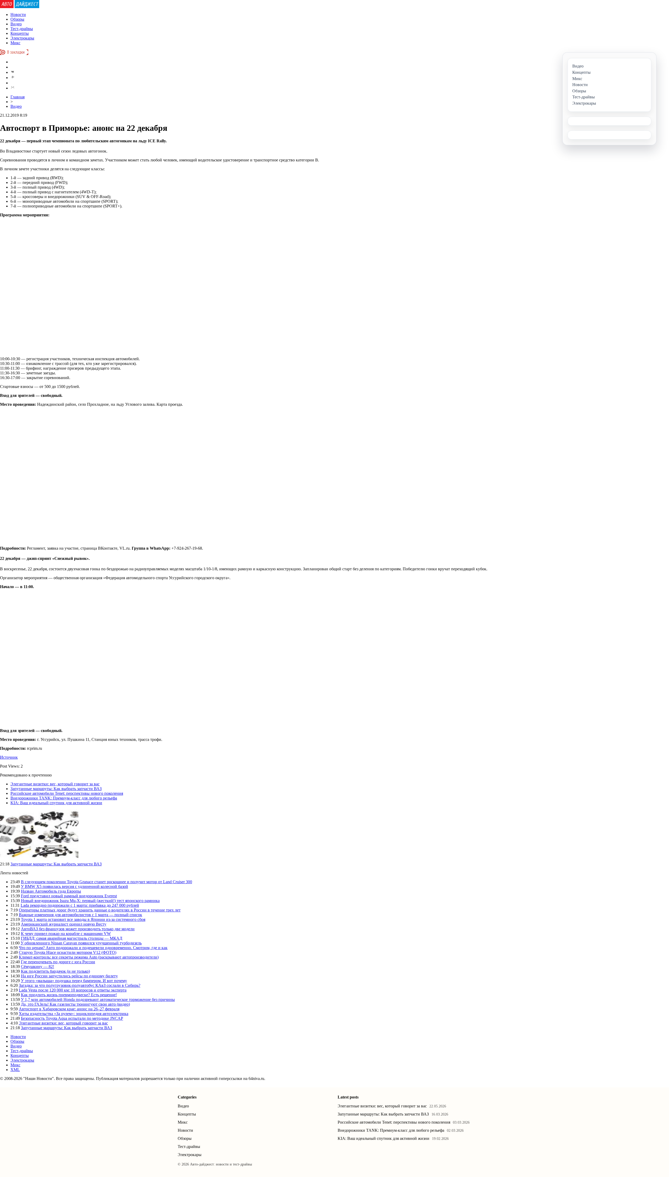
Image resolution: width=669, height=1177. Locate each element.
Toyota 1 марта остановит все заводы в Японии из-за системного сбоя (83, 919)
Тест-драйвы (21, 28)
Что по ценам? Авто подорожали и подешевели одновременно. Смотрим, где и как (93, 947)
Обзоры (17, 19)
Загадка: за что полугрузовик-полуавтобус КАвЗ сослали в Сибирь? (79, 985)
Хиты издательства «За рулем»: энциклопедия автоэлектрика (73, 1013)
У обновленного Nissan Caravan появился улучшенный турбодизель (81, 943)
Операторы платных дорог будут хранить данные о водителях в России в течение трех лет (100, 910)
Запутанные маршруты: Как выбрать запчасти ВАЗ (56, 788)
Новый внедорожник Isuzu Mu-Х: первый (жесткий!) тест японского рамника (90, 900)
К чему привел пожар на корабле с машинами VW (66, 933)
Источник (9, 757)
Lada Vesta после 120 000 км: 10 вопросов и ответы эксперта (72, 990)
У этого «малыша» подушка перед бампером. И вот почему (74, 980)
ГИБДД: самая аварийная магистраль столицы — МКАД (71, 938)
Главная (17, 97)
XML (15, 1069)
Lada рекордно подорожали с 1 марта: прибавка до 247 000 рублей (80, 905)
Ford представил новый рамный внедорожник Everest (69, 896)
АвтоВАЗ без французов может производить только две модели (78, 929)
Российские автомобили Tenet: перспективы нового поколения (66, 793)
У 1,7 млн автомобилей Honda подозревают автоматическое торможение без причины (98, 999)
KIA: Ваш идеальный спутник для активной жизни (56, 803)
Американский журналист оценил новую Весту (63, 924)
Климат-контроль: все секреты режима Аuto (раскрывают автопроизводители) (89, 957)
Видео (16, 24)
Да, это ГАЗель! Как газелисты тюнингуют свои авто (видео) (75, 1004)
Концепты (19, 33)
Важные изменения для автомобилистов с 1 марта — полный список (80, 915)
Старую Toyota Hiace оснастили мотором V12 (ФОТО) (67, 952)
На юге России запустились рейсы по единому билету (69, 976)
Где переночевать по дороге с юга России (58, 962)
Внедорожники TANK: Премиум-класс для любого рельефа (63, 798)
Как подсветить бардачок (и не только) (55, 971)
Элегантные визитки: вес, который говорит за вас (55, 784)
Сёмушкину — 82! (37, 966)
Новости (18, 14)
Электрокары (22, 38)
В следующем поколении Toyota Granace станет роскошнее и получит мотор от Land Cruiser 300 (106, 882)
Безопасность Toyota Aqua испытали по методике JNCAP (72, 1018)
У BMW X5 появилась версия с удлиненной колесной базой (74, 886)
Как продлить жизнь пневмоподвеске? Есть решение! (69, 995)
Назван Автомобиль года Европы (51, 891)
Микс (15, 43)
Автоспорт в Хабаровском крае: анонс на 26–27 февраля (69, 1009)
